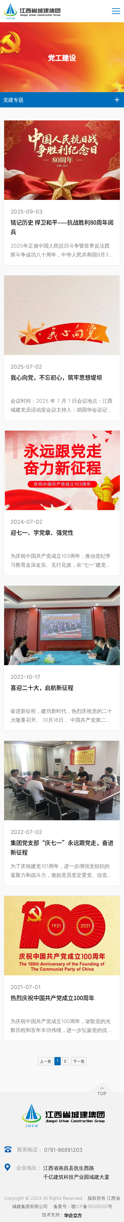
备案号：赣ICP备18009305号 (82, 1206)
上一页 (45, 1061)
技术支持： (53, 1214)
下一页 (79, 1061)
